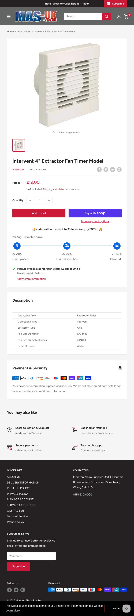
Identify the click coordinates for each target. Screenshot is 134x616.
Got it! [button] (117, 608)
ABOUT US (14, 476)
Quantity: (18, 200)
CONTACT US (16, 510)
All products (23, 31)
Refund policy (15, 522)
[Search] (106, 16)
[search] (83, 16)
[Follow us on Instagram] (22, 590)
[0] (126, 16)
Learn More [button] (13, 610)
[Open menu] (8, 16)
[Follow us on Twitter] (16, 590)
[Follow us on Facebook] (9, 590)
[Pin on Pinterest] (105, 169)
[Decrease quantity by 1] (30, 200)
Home (10, 31)
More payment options (95, 221)
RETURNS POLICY (18, 488)
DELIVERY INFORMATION (23, 482)
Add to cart (39, 213)
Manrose (18, 169)
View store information (31, 278)
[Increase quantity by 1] (49, 200)
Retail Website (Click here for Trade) (67, 3)
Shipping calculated (53, 189)
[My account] (119, 16)
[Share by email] (119, 169)
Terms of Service (17, 516)
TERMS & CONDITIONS (21, 505)
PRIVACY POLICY (18, 493)
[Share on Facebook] (99, 169)
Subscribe (118, 3)
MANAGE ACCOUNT (20, 499)
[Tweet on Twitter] (112, 169)
